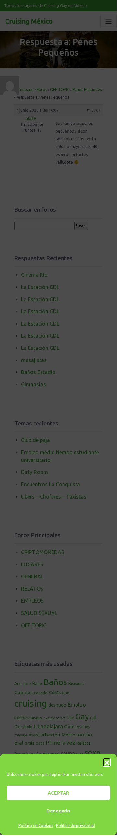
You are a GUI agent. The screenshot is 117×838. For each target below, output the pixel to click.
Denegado (58, 810)
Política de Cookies (35, 825)
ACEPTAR (58, 793)
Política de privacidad (75, 825)
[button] (106, 762)
